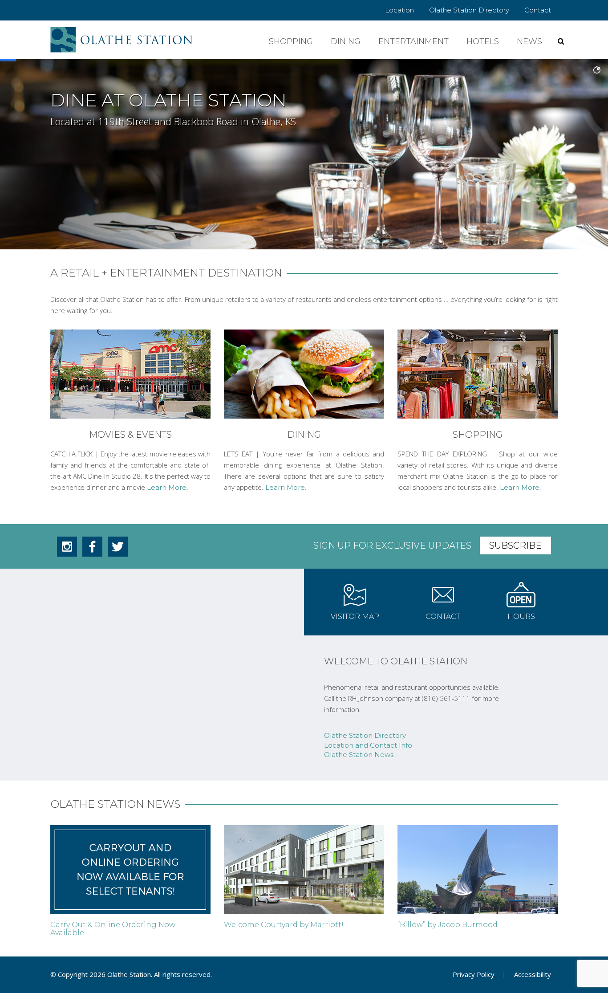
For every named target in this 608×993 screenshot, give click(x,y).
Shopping (291, 41)
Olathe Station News (358, 754)
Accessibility (532, 974)
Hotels (482, 41)
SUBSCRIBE (515, 545)
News (529, 41)
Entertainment (413, 41)
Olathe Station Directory (469, 10)
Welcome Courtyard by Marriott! (284, 924)
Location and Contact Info (368, 745)
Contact (537, 10)
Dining (346, 41)
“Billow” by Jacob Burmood (447, 924)
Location (399, 10)
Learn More (166, 487)
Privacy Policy (474, 974)
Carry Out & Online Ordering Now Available (112, 928)
